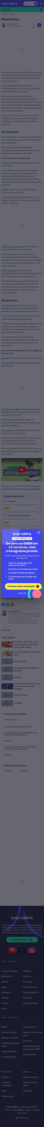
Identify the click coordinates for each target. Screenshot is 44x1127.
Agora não (22, 593)
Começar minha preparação (21, 586)
